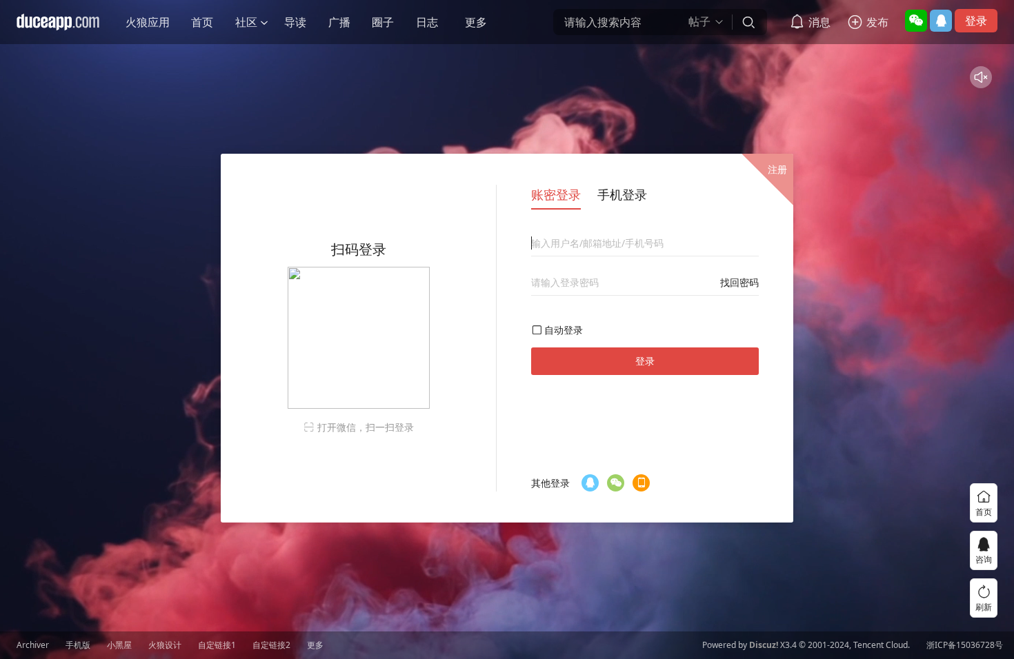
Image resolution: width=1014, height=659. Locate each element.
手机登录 (622, 194)
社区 (246, 22)
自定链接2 (271, 645)
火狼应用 (148, 22)
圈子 (383, 22)
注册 (777, 169)
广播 (339, 22)
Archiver (33, 645)
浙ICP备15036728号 (964, 645)
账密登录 (556, 194)
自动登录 (563, 329)
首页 (202, 22)
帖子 (699, 22)
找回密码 (739, 282)
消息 (819, 22)
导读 (295, 22)
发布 (877, 22)
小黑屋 (119, 645)
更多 (476, 22)
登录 (976, 20)
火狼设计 (164, 645)
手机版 (78, 645)
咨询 (983, 559)
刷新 (983, 607)
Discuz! (763, 645)
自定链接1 (217, 645)
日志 (427, 22)
